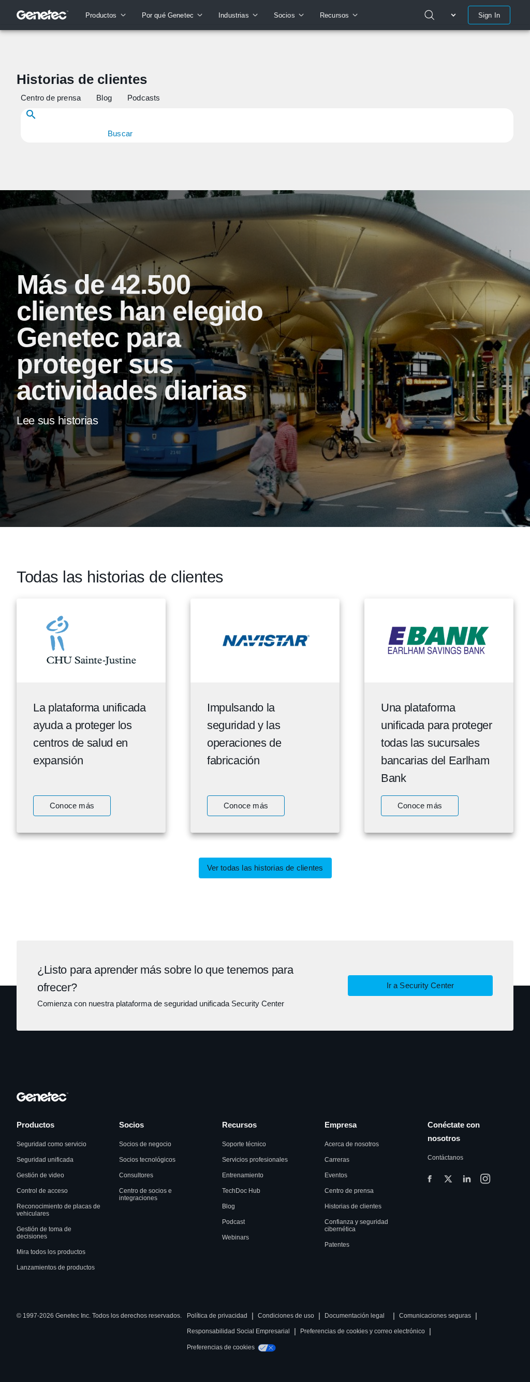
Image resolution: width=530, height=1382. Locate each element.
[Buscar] (429, 15)
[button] (52, 98)
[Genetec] (43, 15)
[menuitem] (105, 15)
